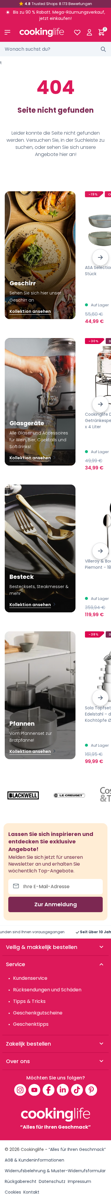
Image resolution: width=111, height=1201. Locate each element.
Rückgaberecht (20, 1181)
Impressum (79, 1181)
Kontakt (31, 1192)
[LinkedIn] (63, 1090)
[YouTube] (34, 1090)
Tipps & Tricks (29, 1001)
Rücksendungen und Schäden (47, 989)
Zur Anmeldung (55, 904)
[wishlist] (77, 32)
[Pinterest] (91, 1090)
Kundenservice (30, 978)
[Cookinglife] (42, 32)
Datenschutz (52, 1181)
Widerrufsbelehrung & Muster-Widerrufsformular (55, 1171)
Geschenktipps (31, 1024)
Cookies (13, 1192)
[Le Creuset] (69, 795)
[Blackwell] (23, 795)
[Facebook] (48, 1090)
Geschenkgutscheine (37, 1012)
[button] (100, 257)
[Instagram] (20, 1090)
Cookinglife (32, 1149)
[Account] (89, 32)
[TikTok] (77, 1090)
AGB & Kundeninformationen (34, 1160)
